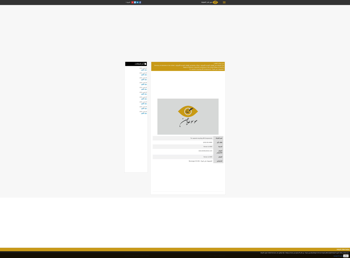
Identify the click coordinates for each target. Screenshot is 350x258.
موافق (346, 256)
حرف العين (144, 70)
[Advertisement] (175, 18)
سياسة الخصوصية (338, 256)
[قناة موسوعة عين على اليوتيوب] (132, 2)
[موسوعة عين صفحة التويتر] (135, 2)
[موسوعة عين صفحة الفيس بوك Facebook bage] (140, 2)
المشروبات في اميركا (217, 69)
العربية (128, 2)
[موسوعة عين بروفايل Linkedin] (137, 2)
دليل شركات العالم (219, 63)
